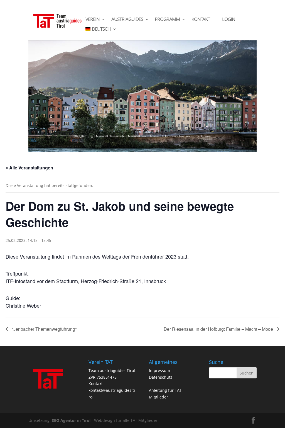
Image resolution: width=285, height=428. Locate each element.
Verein (92, 19)
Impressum (159, 370)
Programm (167, 19)
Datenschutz (160, 377)
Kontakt (200, 19)
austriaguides (127, 19)
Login (228, 19)
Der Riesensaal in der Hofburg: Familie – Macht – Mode (219, 329)
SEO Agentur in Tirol (71, 420)
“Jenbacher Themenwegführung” (44, 329)
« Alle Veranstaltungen (29, 167)
